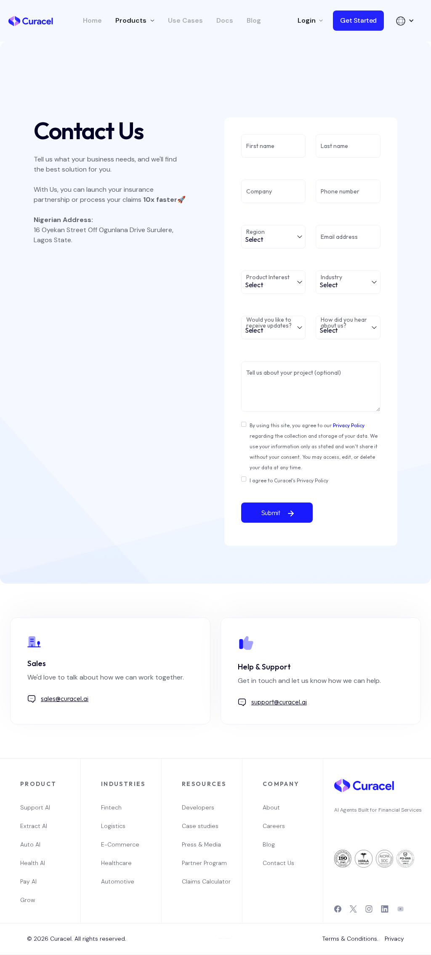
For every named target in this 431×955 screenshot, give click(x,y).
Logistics (113, 826)
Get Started (358, 20)
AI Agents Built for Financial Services (378, 810)
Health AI (32, 863)
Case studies (200, 826)
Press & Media (201, 844)
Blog (254, 20)
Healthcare (116, 863)
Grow (27, 900)
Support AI (35, 807)
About (271, 807)
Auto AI (30, 844)
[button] (134, 20)
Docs (224, 20)
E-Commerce (120, 844)
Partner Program (202, 863)
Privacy (394, 938)
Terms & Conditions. (350, 938)
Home (92, 20)
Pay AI (28, 881)
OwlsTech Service (218, 954)
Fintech (111, 807)
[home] (30, 20)
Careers (274, 826)
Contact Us (278, 863)
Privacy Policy (348, 425)
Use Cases (185, 20)
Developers (198, 807)
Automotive (117, 881)
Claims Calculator (202, 881)
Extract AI (33, 826)
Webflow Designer (228, 938)
